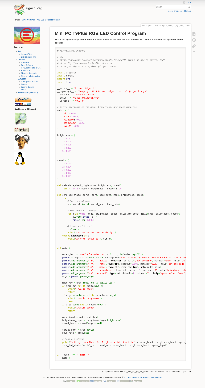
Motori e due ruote (29, 73)
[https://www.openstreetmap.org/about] (20, 119)
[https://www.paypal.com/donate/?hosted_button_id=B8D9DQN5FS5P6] (23, 101)
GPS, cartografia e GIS (31, 68)
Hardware (25, 70)
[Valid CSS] (122, 381)
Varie (23, 90)
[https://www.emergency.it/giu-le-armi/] (27, 35)
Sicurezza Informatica (30, 76)
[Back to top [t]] (194, 52)
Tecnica (21, 60)
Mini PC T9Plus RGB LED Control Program (41, 20)
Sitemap (187, 11)
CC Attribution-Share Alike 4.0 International (143, 377)
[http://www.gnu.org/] (22, 142)
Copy (181, 50)
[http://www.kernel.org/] (19, 158)
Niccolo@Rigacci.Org (28, 92)
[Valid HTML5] (109, 381)
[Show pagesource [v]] (194, 34)
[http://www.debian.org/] (21, 130)
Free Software (27, 65)
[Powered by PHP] (96, 381)
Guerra (24, 84)
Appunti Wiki (26, 54)
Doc (20, 51)
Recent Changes (174, 11)
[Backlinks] (194, 46)
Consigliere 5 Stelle (29, 81)
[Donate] (82, 381)
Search (189, 7)
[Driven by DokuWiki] (135, 381)
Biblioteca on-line (28, 57)
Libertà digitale (27, 87)
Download (25, 62)
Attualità (22, 79)
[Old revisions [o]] (194, 40)
